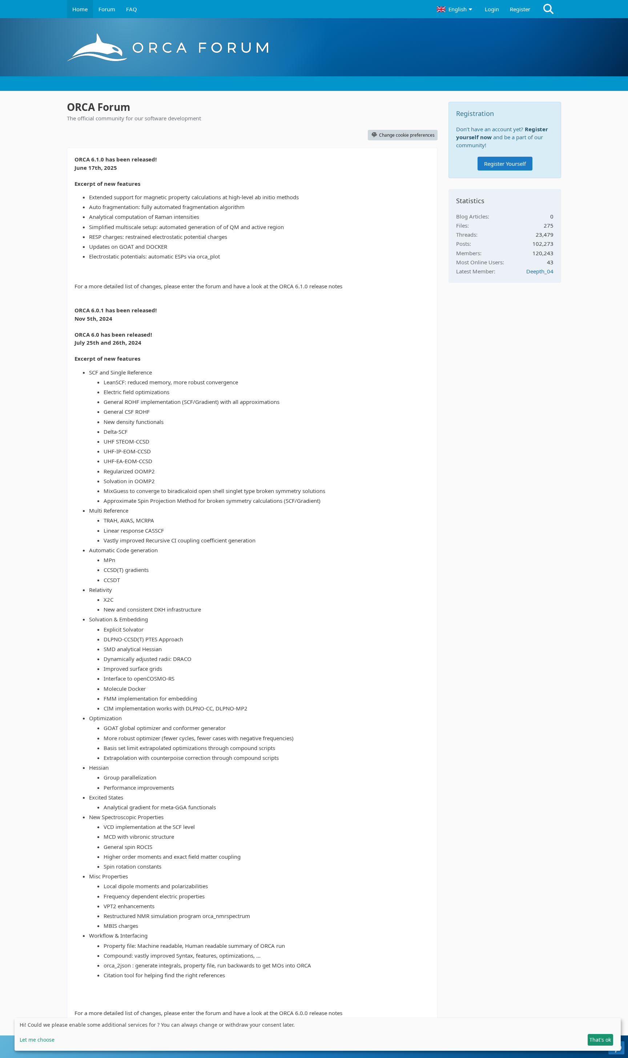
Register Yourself (505, 163)
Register (520, 9)
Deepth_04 (539, 271)
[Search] (548, 9)
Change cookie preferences (407, 135)
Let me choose (37, 1039)
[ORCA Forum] (314, 47)
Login (492, 9)
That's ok (600, 1039)
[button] (455, 9)
